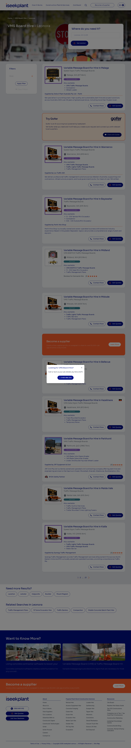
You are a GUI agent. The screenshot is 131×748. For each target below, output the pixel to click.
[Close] (82, 368)
